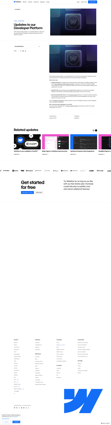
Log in (78, 2)
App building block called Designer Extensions (64, 84)
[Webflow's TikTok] (28, 408)
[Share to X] (21, 51)
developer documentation (58, 100)
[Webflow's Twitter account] (19, 408)
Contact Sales (92, 1)
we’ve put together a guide (71, 106)
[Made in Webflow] (14, 408)
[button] (25, 2)
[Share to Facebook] (23, 51)
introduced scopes (73, 94)
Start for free (84, 2)
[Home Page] (17, 2)
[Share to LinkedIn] (25, 51)
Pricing (47, 2)
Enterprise (42, 2)
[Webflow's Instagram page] (26, 408)
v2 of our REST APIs (71, 90)
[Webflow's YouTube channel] (17, 408)
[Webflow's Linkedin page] (24, 408)
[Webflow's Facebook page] (21, 408)
